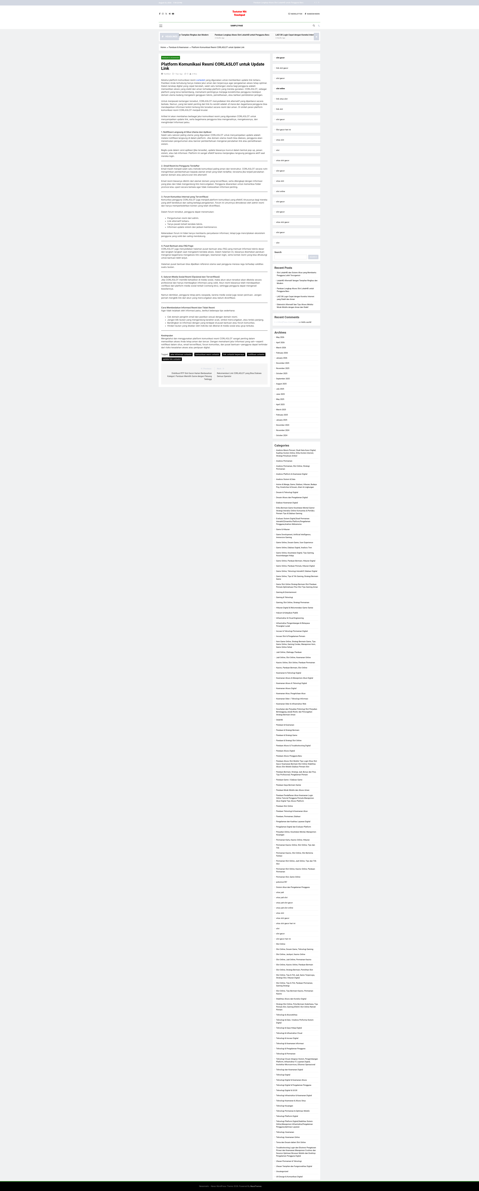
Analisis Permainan (284, 461)
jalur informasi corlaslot (181, 354)
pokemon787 (281, 882)
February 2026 (282, 353)
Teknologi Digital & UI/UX (286, 1090)
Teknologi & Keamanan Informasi (290, 1043)
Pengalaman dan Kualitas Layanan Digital (293, 821)
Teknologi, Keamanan (285, 1132)
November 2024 (282, 430)
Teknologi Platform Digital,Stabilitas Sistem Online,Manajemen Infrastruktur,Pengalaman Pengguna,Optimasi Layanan (294, 1124)
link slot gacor (282, 68)
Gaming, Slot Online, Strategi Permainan (292, 602)
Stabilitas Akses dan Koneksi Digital (291, 999)
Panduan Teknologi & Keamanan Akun (292, 811)
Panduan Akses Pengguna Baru (289, 756)
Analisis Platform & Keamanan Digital (291, 474)
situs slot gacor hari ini (285, 923)
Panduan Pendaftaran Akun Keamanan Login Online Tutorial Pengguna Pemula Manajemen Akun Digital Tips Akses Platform (295, 798)
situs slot (280, 140)
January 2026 (281, 358)
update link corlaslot (172, 359)
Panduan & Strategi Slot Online (288, 740)
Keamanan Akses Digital (286, 688)
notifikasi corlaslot (256, 354)
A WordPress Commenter (287, 322)
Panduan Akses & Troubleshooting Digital (293, 745)
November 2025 (282, 368)
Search (278, 252)
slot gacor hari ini (283, 939)
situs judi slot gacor (284, 903)
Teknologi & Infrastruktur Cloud (289, 1033)
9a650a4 (167, 74)
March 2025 (281, 409)
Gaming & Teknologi (284, 597)
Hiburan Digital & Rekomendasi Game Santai (294, 608)
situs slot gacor (282, 160)
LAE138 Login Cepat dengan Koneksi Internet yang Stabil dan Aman (200, 35)
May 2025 (280, 399)
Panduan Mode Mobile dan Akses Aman (292, 790)
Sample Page (237, 26)
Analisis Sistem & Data (285, 479)
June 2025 (280, 394)
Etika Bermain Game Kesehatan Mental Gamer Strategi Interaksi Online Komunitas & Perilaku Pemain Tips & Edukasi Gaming (295, 511)
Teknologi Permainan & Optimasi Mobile (293, 1111)
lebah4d (279, 720)
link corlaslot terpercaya (233, 354)
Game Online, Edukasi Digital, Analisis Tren (294, 547)
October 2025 (281, 373)
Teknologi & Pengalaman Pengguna (290, 1048)
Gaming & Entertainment (286, 592)
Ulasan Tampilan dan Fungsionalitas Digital (294, 1166)
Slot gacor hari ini (283, 130)
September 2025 (283, 379)
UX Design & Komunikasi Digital (289, 1177)
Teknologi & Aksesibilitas (286, 1015)
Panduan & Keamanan (170, 58)
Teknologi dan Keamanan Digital (289, 1070)
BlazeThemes (256, 1186)
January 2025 (281, 420)
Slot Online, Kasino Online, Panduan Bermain (294, 965)
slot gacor (280, 78)
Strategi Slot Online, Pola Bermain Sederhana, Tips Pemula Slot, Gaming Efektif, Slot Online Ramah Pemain (297, 1007)
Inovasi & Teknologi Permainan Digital (292, 631)
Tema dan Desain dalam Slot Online (291, 1142)
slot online (280, 191)
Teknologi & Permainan (285, 1054)
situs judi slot (282, 897)
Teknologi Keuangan (284, 1106)
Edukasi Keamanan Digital (287, 503)
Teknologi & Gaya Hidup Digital (289, 1028)
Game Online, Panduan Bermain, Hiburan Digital (295, 561)
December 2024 (282, 425)
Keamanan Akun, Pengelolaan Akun (290, 693)
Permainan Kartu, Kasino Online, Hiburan (293, 840)
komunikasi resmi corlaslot (207, 354)
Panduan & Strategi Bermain (287, 730)
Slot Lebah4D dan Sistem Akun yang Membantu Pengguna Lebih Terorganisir (271, 3)
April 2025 (280, 404)
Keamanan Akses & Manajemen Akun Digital (294, 678)
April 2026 (280, 342)
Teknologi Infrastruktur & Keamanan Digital (294, 1095)
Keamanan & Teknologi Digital (288, 673)
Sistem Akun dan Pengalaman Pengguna (293, 887)
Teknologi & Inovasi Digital (287, 1038)
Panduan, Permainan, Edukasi (288, 816)
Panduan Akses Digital (285, 751)
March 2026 (281, 348)
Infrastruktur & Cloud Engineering (290, 618)
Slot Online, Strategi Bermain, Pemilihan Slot (294, 970)
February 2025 (282, 415)
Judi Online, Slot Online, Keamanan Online (293, 657)
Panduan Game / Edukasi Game (289, 780)
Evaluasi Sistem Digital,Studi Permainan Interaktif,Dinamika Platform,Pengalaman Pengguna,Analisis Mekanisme (293, 521)
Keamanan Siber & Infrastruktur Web (291, 704)
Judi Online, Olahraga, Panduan (289, 652)
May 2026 (280, 337)
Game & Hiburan (283, 529)
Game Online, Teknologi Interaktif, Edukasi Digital (296, 571)
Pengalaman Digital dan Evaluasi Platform (293, 827)
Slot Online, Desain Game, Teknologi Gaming (294, 949)
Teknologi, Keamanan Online (288, 1137)
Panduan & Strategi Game (286, 735)
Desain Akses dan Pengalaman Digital (292, 497)
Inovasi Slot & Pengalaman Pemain (290, 636)
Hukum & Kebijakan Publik (287, 613)
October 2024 (281, 435)
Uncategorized (282, 1171)
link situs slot (282, 99)
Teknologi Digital (283, 1075)
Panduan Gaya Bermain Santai (288, 785)
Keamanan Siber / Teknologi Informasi (292, 699)
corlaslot (200, 80)
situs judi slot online (284, 908)
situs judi (280, 892)
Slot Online (280, 944)
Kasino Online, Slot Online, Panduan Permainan (295, 662)
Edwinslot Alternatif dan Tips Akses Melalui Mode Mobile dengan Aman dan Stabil (274, 35)
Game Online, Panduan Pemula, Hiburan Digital (295, 566)
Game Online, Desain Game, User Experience (294, 542)
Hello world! (306, 322)
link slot (279, 109)
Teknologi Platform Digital (287, 1116)
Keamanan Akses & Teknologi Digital (291, 683)
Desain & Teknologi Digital (287, 492)
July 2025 (280, 389)
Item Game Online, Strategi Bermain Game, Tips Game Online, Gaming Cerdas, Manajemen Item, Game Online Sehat (296, 644)
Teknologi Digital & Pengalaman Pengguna (293, 1085)
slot (277, 150)
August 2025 (281, 384)
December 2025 (282, 363)
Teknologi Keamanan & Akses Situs (291, 1101)
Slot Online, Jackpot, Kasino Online (290, 954)
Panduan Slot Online (284, 806)
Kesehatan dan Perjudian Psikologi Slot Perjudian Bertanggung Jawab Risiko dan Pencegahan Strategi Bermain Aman (296, 712)
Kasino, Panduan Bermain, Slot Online (291, 668)
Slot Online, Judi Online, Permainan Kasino (293, 959)
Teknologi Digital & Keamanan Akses (291, 1080)
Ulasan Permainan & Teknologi (289, 1161)
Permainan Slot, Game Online (288, 877)
